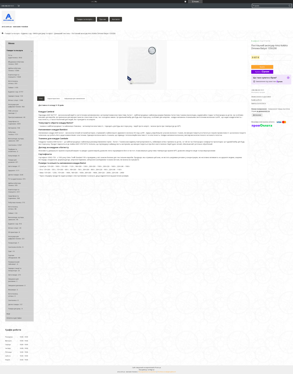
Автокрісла (12, 128)
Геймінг (11, 88)
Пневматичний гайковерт (13, 263)
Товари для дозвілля (12, 161)
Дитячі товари (13, 175)
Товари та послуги (84, 19)
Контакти (116, 19)
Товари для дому (14, 309)
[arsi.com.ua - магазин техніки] (8, 17)
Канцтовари (12, 156)
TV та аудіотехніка (13, 56)
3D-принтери (13, 232)
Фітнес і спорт (13, 100)
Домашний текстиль (62, 33)
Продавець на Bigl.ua (146, 370)
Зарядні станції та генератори (14, 269)
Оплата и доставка (14, 318)
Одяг (10, 251)
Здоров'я (11, 170)
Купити (262, 67)
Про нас (102, 19)
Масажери (12, 290)
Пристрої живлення (15, 117)
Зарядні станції (13, 96)
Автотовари (12, 166)
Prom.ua (158, 367)
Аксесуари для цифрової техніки (14, 105)
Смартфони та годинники (13, 122)
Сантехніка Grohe (14, 247)
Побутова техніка (11, 133)
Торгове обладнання (12, 256)
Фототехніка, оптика (13, 82)
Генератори (12, 243)
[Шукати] (290, 6)
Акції (8, 314)
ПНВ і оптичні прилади (13, 112)
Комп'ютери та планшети (13, 76)
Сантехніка (12, 145)
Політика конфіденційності (167, 372)
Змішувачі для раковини (13, 280)
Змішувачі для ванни (15, 285)
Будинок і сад (26, 33)
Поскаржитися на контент (147, 372)
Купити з (258, 72)
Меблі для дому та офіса (42, 33)
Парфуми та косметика (12, 150)
